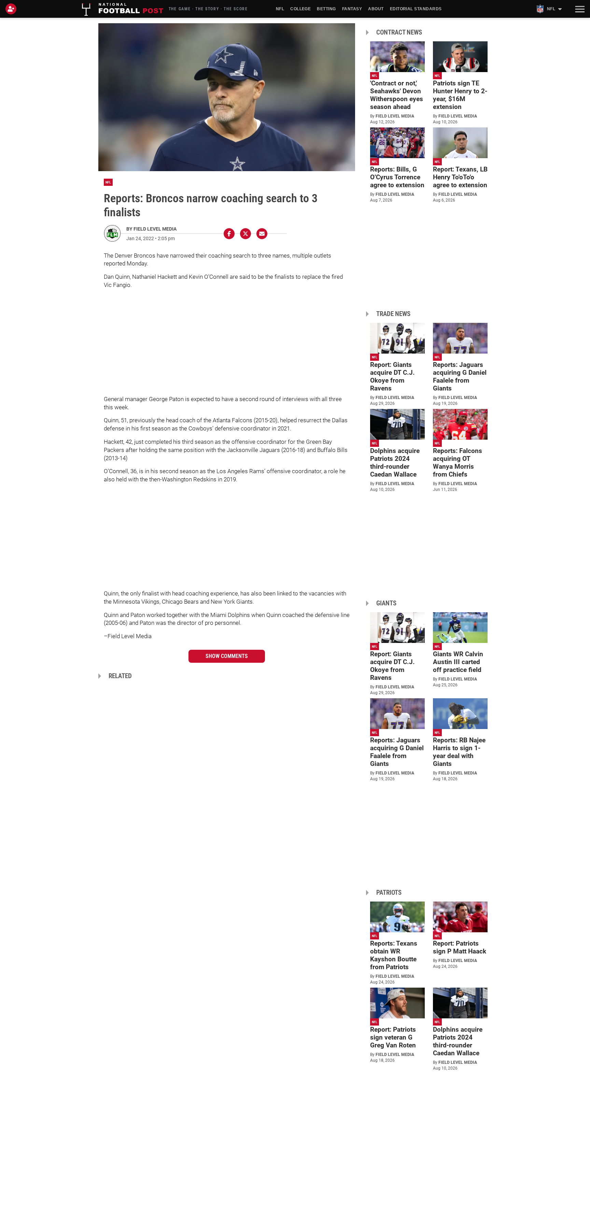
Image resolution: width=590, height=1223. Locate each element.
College (300, 8)
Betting (326, 8)
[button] (579, 9)
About (375, 8)
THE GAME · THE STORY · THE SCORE (208, 8)
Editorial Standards (416, 8)
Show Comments (227, 656)
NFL (280, 8)
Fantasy (352, 8)
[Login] (12, 9)
